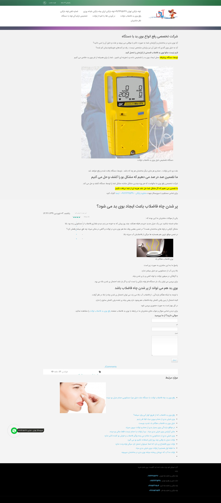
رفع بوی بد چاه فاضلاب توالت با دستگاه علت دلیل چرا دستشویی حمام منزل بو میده (140, 398)
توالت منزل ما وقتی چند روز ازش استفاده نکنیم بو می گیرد (151, 440)
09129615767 (153, 476)
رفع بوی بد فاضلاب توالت (100, 311)
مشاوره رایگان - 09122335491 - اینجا (131, 193)
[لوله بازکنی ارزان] (163, 14)
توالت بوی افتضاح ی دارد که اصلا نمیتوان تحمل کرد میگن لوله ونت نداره (145, 444)
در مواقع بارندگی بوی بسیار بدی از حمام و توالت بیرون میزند (150, 427)
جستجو (44, 2)
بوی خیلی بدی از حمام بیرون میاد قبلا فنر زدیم (156, 419)
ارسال (174, 360)
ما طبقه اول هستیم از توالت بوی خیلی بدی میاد (155, 448)
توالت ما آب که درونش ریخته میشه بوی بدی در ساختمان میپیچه (148, 452)
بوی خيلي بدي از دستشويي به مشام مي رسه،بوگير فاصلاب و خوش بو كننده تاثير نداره (140, 436)
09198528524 (154, 490)
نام (177, 324)
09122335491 (155, 480)
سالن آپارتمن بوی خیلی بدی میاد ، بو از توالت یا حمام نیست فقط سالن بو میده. (142, 431)
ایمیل (176, 333)
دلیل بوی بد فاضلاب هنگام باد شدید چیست (157, 423)
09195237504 (153, 485)
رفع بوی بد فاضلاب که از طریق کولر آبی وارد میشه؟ (154, 415)
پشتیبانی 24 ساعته (65, 3)
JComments (111, 367)
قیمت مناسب (52, 3)
